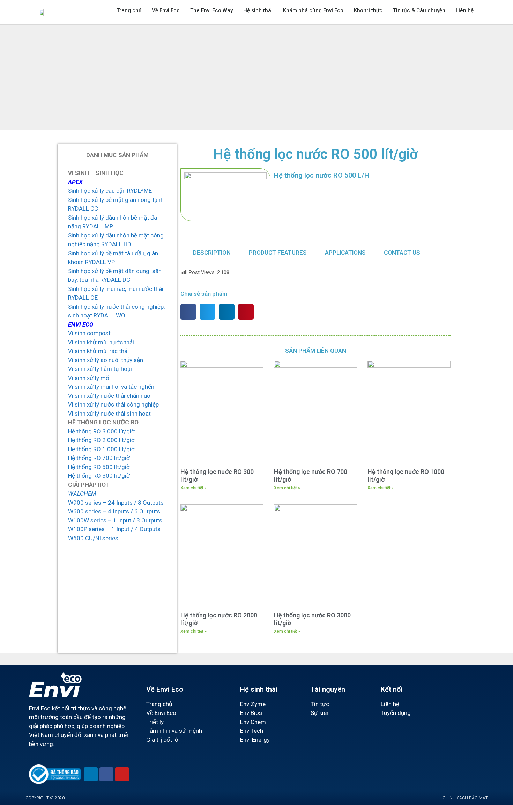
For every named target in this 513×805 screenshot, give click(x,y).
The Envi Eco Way (211, 10)
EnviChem (253, 721)
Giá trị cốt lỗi (163, 739)
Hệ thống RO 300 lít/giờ (99, 475)
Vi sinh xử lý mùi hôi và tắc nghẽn (111, 386)
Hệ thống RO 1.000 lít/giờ (101, 449)
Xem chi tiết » (193, 487)
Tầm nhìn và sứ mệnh (174, 730)
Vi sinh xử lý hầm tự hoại (100, 368)
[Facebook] (106, 774)
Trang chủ (129, 10)
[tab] (212, 252)
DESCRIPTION (212, 252)
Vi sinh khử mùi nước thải (101, 342)
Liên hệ (465, 10)
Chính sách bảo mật (465, 798)
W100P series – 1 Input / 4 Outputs (114, 529)
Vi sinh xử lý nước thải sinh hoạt (109, 413)
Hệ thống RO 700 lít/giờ (99, 457)
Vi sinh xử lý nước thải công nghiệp (113, 404)
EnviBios (251, 712)
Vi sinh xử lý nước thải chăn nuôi (110, 395)
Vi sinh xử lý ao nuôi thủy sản (105, 360)
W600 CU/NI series (93, 538)
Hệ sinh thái (258, 10)
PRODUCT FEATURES (278, 252)
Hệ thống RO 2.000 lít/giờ (101, 440)
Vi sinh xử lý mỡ (88, 377)
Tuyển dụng (396, 712)
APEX (75, 181)
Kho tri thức (368, 10)
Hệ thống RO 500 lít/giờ (99, 466)
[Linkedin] (91, 774)
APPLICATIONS (345, 252)
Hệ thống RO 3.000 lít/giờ (101, 431)
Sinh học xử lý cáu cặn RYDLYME (110, 190)
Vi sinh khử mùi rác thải (98, 350)
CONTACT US (402, 252)
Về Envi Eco (166, 10)
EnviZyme (253, 704)
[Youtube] (122, 774)
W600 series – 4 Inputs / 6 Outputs (114, 511)
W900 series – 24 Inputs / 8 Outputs (116, 502)
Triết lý (155, 721)
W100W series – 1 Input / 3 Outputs (115, 520)
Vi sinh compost (89, 333)
